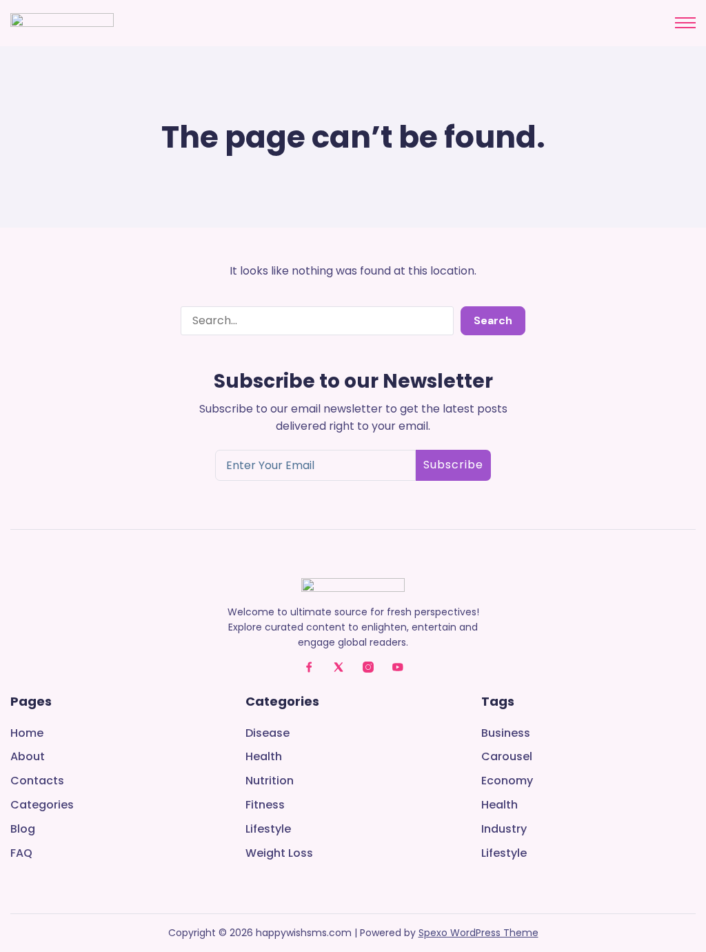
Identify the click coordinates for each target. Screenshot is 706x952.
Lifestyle (268, 829)
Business (505, 733)
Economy (507, 781)
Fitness (265, 805)
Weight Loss (279, 853)
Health (263, 757)
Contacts (37, 781)
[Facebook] (309, 667)
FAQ (21, 853)
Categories (42, 805)
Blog (22, 829)
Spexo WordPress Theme (478, 933)
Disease (267, 733)
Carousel (506, 757)
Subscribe (453, 465)
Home (26, 733)
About (27, 757)
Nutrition (269, 781)
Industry (504, 829)
